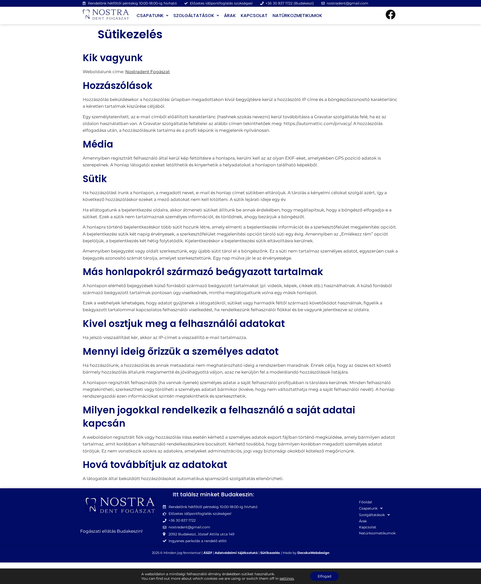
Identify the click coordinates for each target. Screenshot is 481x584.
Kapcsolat (254, 15)
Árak (230, 15)
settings (287, 578)
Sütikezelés (270, 553)
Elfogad (324, 576)
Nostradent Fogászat (147, 71)
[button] (152, 15)
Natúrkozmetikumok (297, 15)
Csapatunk (150, 15)
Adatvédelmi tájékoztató (236, 553)
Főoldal (365, 502)
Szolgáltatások (193, 15)
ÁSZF (207, 553)
